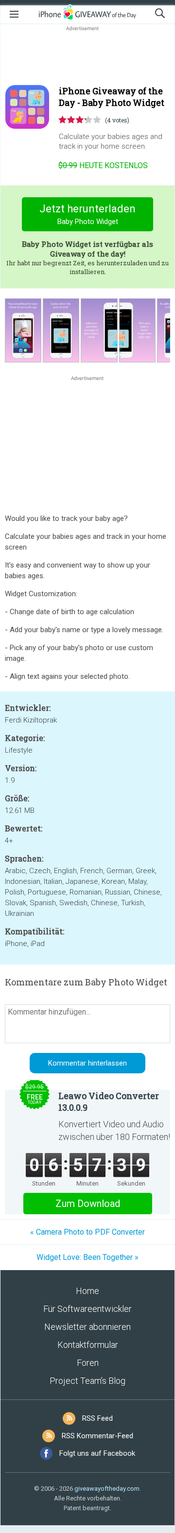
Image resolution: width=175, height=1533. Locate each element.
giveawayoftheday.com (107, 1488)
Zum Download (87, 1203)
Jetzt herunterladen (87, 214)
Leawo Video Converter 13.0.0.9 (108, 1101)
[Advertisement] (87, 56)
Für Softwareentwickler (87, 1309)
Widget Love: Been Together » (87, 1257)
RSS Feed (97, 1418)
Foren (88, 1363)
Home (87, 1291)
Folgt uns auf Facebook (97, 1453)
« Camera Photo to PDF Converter (87, 1232)
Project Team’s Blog (87, 1381)
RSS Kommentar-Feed (97, 1435)
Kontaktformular (87, 1345)
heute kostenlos (103, 165)
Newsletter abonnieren (87, 1327)
